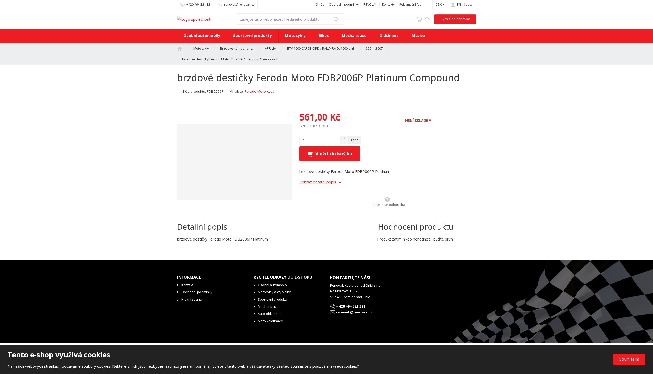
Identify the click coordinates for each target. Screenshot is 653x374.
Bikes (324, 35)
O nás (320, 4)
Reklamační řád (410, 4)
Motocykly (295, 35)
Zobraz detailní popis (318, 181)
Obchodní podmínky (344, 4)
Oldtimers (389, 35)
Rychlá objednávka (455, 19)
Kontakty (388, 4)
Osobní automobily (201, 35)
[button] (439, 4)
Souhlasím (629, 359)
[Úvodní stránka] (194, 18)
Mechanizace (354, 35)
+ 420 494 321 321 (350, 306)
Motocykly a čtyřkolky (274, 292)
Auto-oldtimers (269, 313)
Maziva (418, 35)
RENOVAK (370, 4)
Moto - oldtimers (270, 321)
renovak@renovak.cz (353, 312)
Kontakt (187, 285)
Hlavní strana (191, 299)
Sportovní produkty (252, 35)
